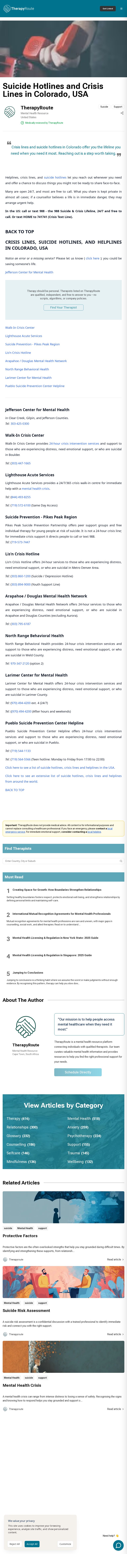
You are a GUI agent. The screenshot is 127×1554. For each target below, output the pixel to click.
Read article (114, 1259)
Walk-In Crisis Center (20, 328)
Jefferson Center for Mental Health (29, 272)
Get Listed (108, 8)
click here (93, 258)
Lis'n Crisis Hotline (18, 353)
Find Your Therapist (63, 307)
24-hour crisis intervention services (74, 443)
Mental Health (25, 1228)
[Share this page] (122, 113)
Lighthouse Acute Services (23, 336)
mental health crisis (35, 489)
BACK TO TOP (14, 790)
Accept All (32, 1544)
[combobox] (63, 861)
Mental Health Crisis (22, 1385)
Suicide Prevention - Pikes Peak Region (32, 344)
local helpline (94, 832)
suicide (8, 1228)
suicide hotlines (55, 177)
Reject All (15, 1544)
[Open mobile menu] (121, 9)
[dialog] (40, 1532)
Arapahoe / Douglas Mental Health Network (36, 361)
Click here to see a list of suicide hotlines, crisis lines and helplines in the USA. (60, 768)
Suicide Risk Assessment (26, 1310)
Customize (65, 1544)
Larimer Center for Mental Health (28, 378)
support (42, 1228)
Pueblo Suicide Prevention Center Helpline (34, 386)
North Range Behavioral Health (27, 369)
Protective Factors (20, 1236)
